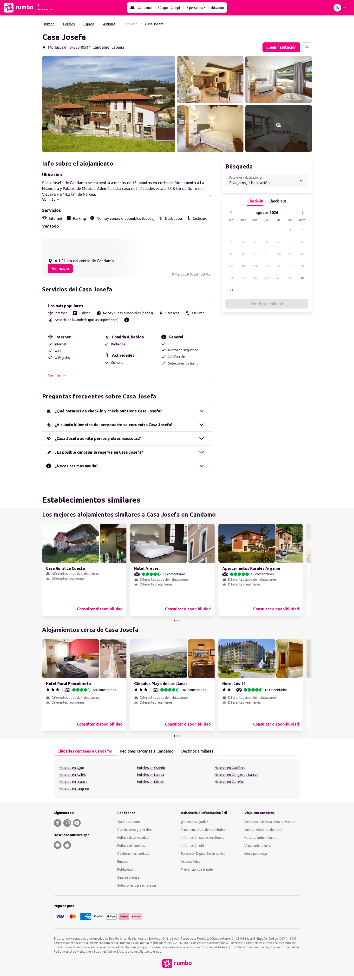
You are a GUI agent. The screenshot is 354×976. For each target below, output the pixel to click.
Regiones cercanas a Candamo (147, 751)
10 (231, 254)
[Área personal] (341, 8)
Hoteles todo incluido (260, 838)
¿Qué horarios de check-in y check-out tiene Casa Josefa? (108, 411)
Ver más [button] (54, 375)
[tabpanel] (177, 779)
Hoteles (69, 24)
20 (267, 266)
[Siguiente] (302, 212)
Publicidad (125, 869)
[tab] (85, 751)
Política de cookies (131, 846)
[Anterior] (231, 212)
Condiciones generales (134, 830)
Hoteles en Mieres (150, 782)
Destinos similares (197, 751)
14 (279, 254)
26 (255, 278)
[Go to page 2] (177, 620)
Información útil (192, 846)
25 (243, 278)
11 (243, 254)
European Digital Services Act (203, 853)
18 (243, 266)
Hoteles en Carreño (229, 782)
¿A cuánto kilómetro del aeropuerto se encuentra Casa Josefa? (114, 425)
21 (279, 266)
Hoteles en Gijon (71, 768)
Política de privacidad (133, 838)
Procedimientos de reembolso (203, 830)
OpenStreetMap (200, 274)
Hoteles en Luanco (73, 782)
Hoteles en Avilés (72, 775)
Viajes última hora (257, 846)
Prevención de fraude (197, 869)
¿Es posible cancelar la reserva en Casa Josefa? (99, 452)
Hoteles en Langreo (74, 789)
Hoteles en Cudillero (230, 768)
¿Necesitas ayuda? (194, 822)
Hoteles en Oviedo (151, 768)
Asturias (109, 24)
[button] (108, 104)
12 (255, 254)
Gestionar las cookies (133, 853)
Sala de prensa (128, 877)
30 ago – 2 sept (169, 8)
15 (290, 254)
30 (302, 278)
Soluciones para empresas (137, 885)
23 (302, 266)
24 (231, 278)
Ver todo (50, 226)
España (89, 24)
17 (231, 266)
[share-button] (307, 47)
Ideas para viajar (256, 853)
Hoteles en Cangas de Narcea (236, 775)
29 (290, 278)
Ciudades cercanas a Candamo (85, 751)
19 (255, 266)
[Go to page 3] (179, 620)
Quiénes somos (129, 822)
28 (279, 278)
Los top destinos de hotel (263, 830)
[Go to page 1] (174, 620)
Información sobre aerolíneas (202, 838)
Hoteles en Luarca (150, 775)
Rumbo (49, 24)
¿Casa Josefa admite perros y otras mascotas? (98, 438)
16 (302, 254)
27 (267, 278)
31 (231, 290)
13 (267, 254)
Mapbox (180, 274)
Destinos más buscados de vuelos (269, 822)
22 (290, 266)
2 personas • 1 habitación (205, 8)
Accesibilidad (191, 861)
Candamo (145, 8)
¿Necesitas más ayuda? (76, 466)
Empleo (123, 861)
